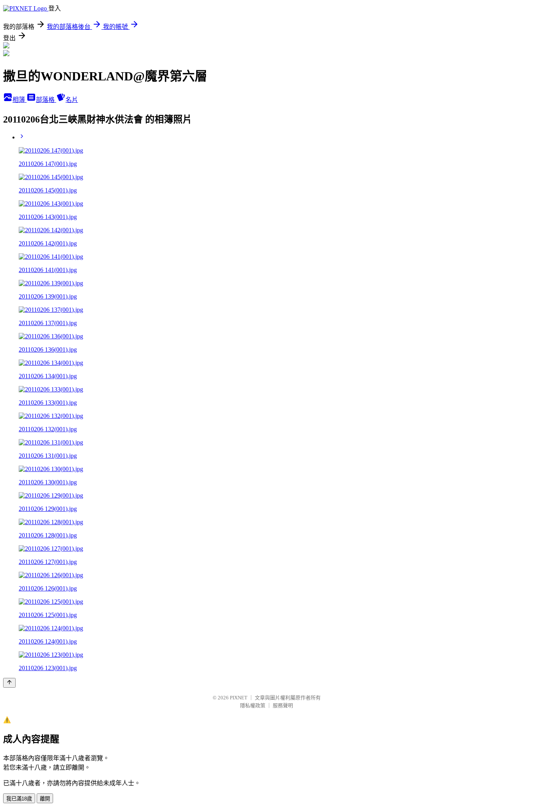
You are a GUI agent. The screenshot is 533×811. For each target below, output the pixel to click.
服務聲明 (283, 705)
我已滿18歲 (19, 799)
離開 (45, 799)
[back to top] (9, 683)
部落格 (46, 99)
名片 (72, 99)
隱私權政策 (252, 705)
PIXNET (238, 698)
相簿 (19, 99)
